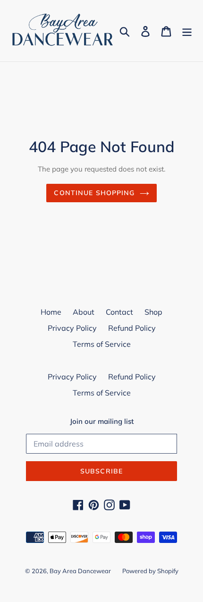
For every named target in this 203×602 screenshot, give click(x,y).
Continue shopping (94, 193)
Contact (119, 312)
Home (51, 312)
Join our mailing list (102, 421)
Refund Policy (132, 328)
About (83, 312)
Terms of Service (102, 344)
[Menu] (187, 31)
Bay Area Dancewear (80, 571)
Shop (153, 312)
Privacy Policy (72, 328)
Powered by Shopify (150, 571)
